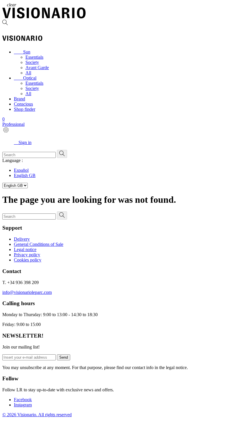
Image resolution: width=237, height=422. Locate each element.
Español (21, 170)
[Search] (118, 23)
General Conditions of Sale (38, 244)
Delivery (22, 239)
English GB (25, 175)
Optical (25, 77)
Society (32, 62)
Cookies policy (27, 259)
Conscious (23, 104)
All (28, 72)
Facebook (23, 399)
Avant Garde (37, 67)
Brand (19, 98)
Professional (13, 124)
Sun (22, 51)
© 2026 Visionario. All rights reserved (37, 414)
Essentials (34, 57)
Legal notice (25, 249)
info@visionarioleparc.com (27, 292)
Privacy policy (27, 254)
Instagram (23, 404)
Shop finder (24, 109)
